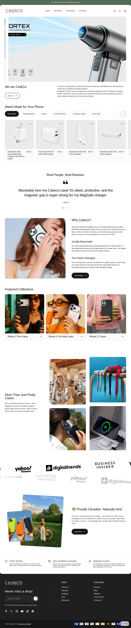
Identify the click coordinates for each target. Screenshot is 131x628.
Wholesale (65, 600)
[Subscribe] (36, 599)
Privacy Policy (99, 597)
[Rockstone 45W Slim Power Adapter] (111, 134)
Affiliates (97, 594)
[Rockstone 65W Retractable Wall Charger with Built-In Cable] (19, 134)
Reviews (97, 587)
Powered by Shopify (24, 624)
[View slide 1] (63, 208)
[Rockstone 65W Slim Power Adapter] (80, 134)
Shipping (65, 594)
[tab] (12, 114)
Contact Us (98, 600)
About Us (65, 587)
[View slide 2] (65, 208)
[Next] (123, 114)
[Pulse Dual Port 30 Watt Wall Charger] (50, 134)
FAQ (63, 597)
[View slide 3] (68, 208)
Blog (95, 590)
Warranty (65, 590)
